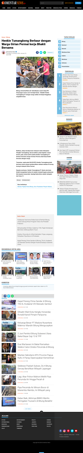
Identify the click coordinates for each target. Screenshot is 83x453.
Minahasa (72, 8)
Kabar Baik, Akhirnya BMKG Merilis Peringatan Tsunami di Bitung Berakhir (35, 399)
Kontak (77, 434)
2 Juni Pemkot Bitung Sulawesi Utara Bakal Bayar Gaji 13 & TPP (34, 334)
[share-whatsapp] (44, 52)
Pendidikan (20, 426)
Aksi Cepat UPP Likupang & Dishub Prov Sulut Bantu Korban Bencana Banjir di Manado (69, 151)
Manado (37, 8)
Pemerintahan (65, 66)
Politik (49, 426)
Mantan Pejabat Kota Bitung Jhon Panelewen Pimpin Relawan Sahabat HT (35, 186)
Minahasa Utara (57, 8)
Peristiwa (48, 8)
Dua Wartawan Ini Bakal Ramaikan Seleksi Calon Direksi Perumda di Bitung (36, 345)
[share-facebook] (37, 52)
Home (3, 8)
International (5, 422)
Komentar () (50, 52)
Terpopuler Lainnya (69, 115)
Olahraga (49, 424)
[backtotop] (41, 412)
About (61, 434)
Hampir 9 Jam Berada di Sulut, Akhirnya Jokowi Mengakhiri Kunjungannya (68, 138)
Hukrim (66, 8)
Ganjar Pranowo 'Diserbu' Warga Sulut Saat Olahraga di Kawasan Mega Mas (68, 176)
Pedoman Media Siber (69, 434)
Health (34, 420)
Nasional (30, 8)
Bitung (14, 8)
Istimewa (64, 63)
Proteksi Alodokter (64, 436)
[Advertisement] (41, 22)
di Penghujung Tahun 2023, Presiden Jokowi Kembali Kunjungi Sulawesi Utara (69, 145)
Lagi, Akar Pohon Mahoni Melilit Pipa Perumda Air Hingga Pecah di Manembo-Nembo (34, 379)
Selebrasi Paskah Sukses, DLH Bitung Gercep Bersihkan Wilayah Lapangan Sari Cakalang (34, 369)
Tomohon (79, 8)
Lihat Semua (28, 408)
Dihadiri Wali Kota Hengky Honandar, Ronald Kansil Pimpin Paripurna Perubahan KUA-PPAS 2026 (34, 315)
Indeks (9, 8)
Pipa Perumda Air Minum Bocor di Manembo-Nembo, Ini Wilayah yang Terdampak (34, 390)
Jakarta (34, 422)
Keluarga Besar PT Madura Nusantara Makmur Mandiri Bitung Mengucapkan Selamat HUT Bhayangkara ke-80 (35, 325)
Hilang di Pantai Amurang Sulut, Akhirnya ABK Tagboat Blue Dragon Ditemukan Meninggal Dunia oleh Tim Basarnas (69, 190)
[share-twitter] (41, 52)
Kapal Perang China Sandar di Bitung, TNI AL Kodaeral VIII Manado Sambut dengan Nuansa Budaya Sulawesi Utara (35, 304)
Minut (42, 8)
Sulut (3, 428)
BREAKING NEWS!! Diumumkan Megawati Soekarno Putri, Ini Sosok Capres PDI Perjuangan (69, 183)
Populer (78, 2)
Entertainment (22, 8)
